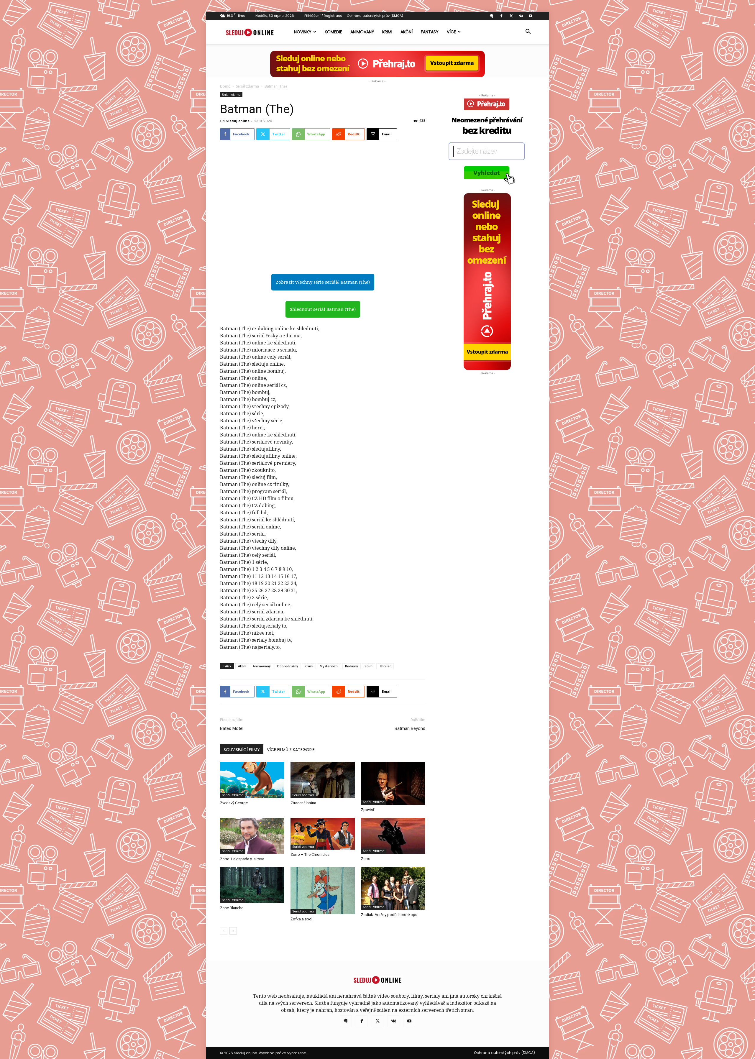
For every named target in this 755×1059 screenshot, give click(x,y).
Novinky (302, 32)
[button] (528, 32)
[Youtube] (530, 16)
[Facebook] (501, 16)
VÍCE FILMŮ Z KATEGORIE (291, 750)
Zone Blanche (231, 908)
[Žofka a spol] (322, 890)
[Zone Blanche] (252, 885)
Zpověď (367, 809)
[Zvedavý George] (252, 780)
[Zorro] (393, 836)
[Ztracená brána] (322, 780)
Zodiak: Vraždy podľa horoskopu (389, 914)
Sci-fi (368, 666)
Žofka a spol (301, 919)
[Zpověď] (393, 783)
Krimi (387, 32)
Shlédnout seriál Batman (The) (323, 309)
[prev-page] (223, 931)
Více (451, 32)
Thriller (385, 666)
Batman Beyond (410, 728)
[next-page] (233, 931)
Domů (225, 86)
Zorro (365, 858)
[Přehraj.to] (377, 64)
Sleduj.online (238, 121)
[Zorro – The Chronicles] (322, 834)
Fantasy (430, 32)
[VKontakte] (520, 16)
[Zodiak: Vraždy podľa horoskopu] (393, 888)
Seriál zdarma (247, 86)
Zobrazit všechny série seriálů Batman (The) (323, 282)
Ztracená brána (303, 803)
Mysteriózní (329, 666)
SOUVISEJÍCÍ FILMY (242, 750)
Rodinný (351, 666)
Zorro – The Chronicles (309, 854)
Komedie (333, 32)
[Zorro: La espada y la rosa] (252, 836)
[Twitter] (511, 16)
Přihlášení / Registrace (323, 15)
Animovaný (362, 32)
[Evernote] (491, 16)
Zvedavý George (234, 803)
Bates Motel (231, 728)
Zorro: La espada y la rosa (242, 859)
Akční (407, 32)
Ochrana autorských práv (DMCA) (375, 15)
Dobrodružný (287, 666)
